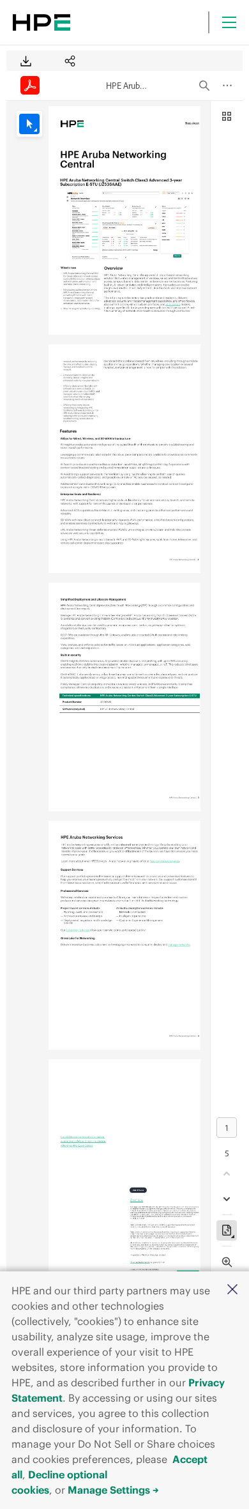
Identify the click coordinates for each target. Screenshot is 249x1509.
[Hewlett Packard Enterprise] (41, 22)
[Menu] (229, 22)
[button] (232, 1290)
